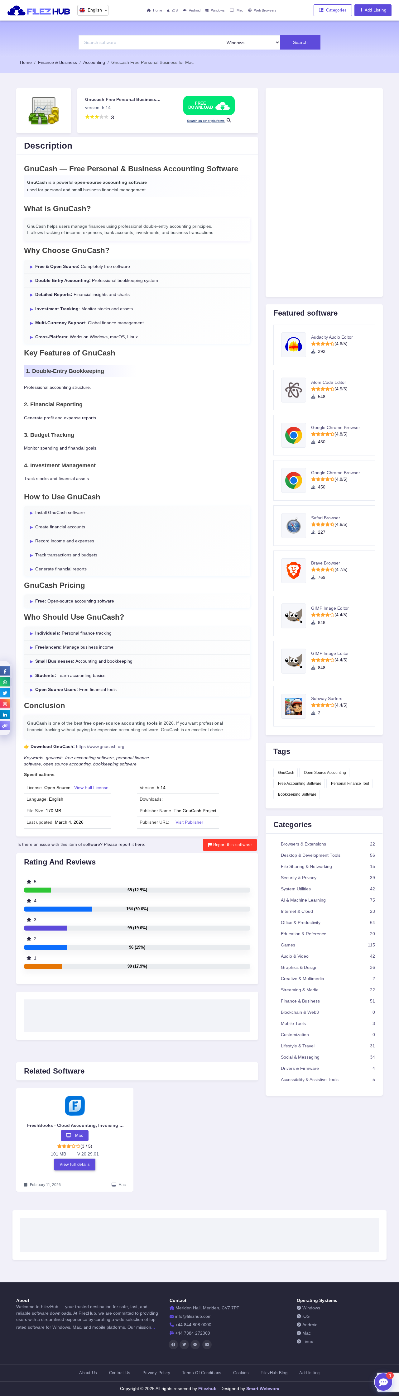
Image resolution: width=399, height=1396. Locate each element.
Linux (307, 1341)
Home (157, 10)
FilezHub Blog (274, 1372)
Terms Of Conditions (201, 1372)
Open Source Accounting (325, 772)
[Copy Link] (5, 725)
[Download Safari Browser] (296, 525)
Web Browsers (265, 10)
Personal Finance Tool (350, 783)
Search (300, 42)
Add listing (309, 1372)
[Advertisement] (137, 1013)
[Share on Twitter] (5, 692)
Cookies (241, 1372)
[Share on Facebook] (5, 670)
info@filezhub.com (193, 1316)
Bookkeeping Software (297, 794)
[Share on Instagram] (5, 703)
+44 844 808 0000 (193, 1324)
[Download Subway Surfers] (296, 706)
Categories (336, 10)
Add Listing (375, 10)
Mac (240, 10)
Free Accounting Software (299, 783)
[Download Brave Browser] (296, 570)
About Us (88, 1372)
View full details (75, 1164)
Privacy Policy (156, 1372)
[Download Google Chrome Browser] (296, 435)
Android (194, 10)
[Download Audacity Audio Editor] (296, 344)
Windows (218, 10)
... (153, 1327)
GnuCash (286, 772)
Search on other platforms (206, 120)
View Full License (91, 787)
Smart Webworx (262, 1388)
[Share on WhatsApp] (5, 681)
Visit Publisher (189, 822)
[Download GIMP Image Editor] (296, 615)
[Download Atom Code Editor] (296, 390)
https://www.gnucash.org (100, 746)
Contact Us (120, 1372)
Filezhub (207, 1388)
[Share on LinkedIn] (5, 714)
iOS (175, 10)
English (98, 10)
